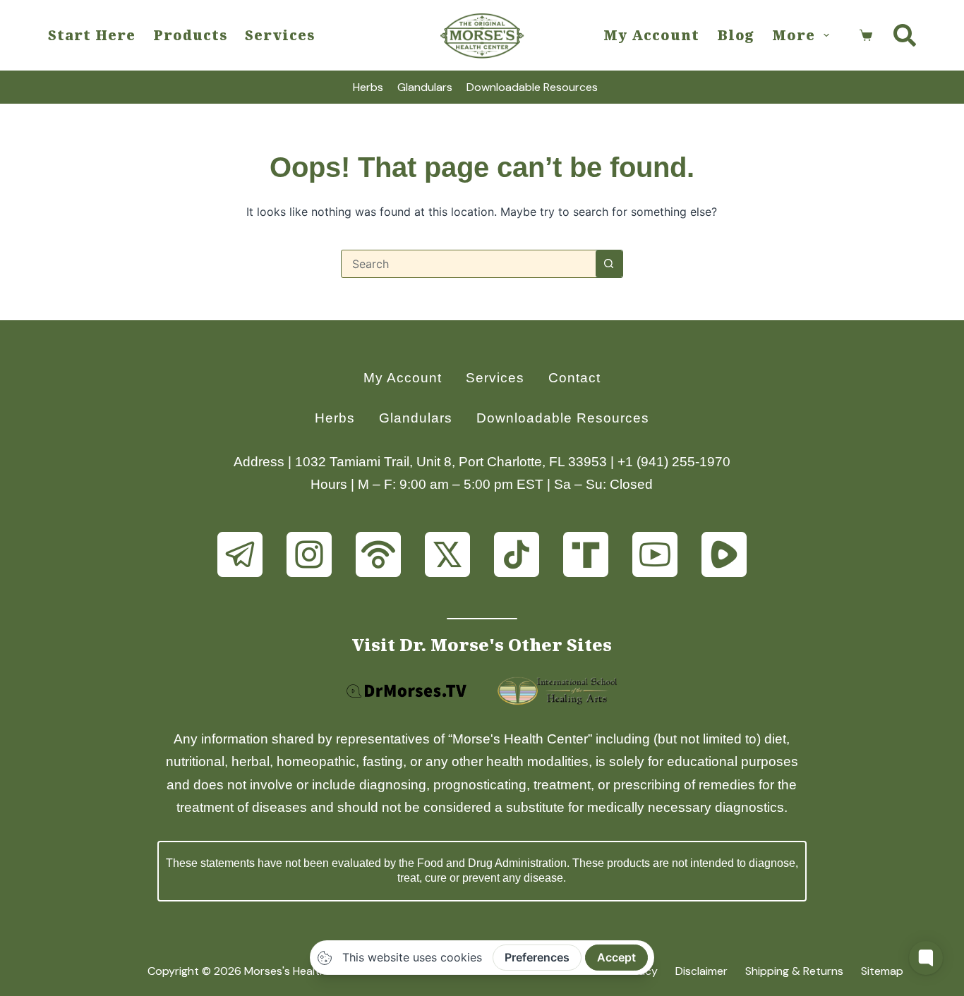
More (793, 34)
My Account (651, 34)
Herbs (368, 87)
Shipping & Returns (794, 971)
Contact (574, 377)
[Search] (904, 35)
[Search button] (609, 263)
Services (280, 34)
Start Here (91, 34)
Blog (735, 34)
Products (190, 34)
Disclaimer (701, 971)
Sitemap (882, 971)
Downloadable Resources (532, 87)
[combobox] (469, 264)
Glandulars (424, 87)
